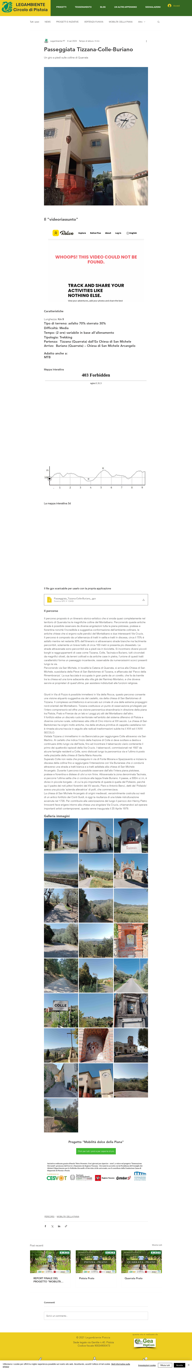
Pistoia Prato (86, 1278)
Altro (140, 21)
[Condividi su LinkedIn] (59, 1226)
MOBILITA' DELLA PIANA (121, 21)
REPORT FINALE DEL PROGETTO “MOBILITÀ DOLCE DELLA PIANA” (47, 1280)
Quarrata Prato (134, 1278)
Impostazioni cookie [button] (147, 1365)
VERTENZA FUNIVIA (93, 21)
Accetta (179, 1365)
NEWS (48, 21)
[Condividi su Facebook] (45, 1226)
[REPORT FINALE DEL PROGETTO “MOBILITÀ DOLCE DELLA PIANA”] (50, 1261)
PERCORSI (49, 1216)
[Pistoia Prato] (96, 1261)
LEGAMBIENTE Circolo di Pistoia (30, 7)
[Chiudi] (188, 1365)
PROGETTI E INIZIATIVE (67, 21)
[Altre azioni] (146, 41)
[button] (61, 7)
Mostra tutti (157, 1245)
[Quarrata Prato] (141, 1261)
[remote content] (96, 264)
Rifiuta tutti (165, 1365)
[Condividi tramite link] (66, 1226)
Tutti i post (34, 21)
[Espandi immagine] (61, 835)
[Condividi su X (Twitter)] (52, 1226)
